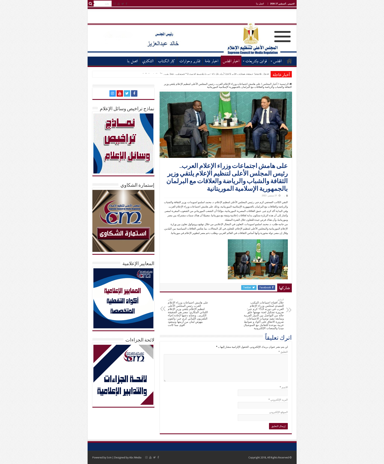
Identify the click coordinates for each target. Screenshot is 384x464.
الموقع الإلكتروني (278, 412)
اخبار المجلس (231, 61)
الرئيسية (289, 61)
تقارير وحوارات (189, 61)
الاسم (284, 387)
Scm (109, 457)
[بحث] (91, 4)
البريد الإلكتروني (278, 399)
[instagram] (114, 3)
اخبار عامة (211, 61)
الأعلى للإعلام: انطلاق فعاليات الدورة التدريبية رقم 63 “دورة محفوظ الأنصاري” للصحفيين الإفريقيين (216, 74)
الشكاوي (148, 61)
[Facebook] (126, 3)
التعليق (283, 351)
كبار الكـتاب (166, 61)
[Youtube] (118, 3)
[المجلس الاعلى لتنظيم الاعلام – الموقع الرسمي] (192, 32)
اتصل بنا (260, 3)
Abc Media (135, 457)
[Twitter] (122, 3)
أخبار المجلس (270, 83)
